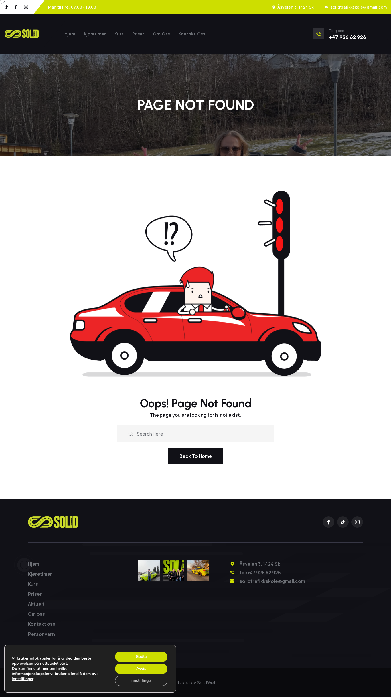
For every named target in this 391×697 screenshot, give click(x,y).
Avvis (141, 668)
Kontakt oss (192, 34)
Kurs (119, 34)
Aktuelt (36, 604)
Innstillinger (141, 680)
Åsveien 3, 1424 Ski (296, 7)
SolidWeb (207, 683)
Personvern (41, 634)
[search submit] (131, 433)
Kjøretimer (95, 34)
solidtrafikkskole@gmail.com (358, 7)
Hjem (69, 34)
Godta (141, 656)
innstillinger (22, 679)
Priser (138, 34)
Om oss (161, 34)
